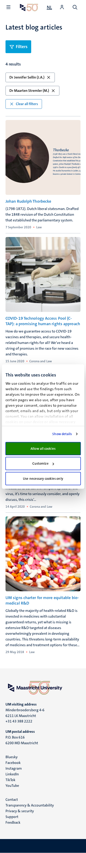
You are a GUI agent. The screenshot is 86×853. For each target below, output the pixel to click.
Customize (40, 463)
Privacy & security (20, 811)
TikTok (10, 779)
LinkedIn (12, 774)
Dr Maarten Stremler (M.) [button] (29, 90)
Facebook (13, 762)
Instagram (14, 768)
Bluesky (12, 757)
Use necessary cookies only (43, 478)
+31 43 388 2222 (19, 721)
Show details (62, 434)
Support (12, 816)
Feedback (13, 822)
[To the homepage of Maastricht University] (29, 7)
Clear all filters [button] (27, 103)
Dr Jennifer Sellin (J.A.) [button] (26, 77)
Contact (12, 799)
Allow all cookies (43, 448)
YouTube (12, 785)
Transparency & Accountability (30, 805)
